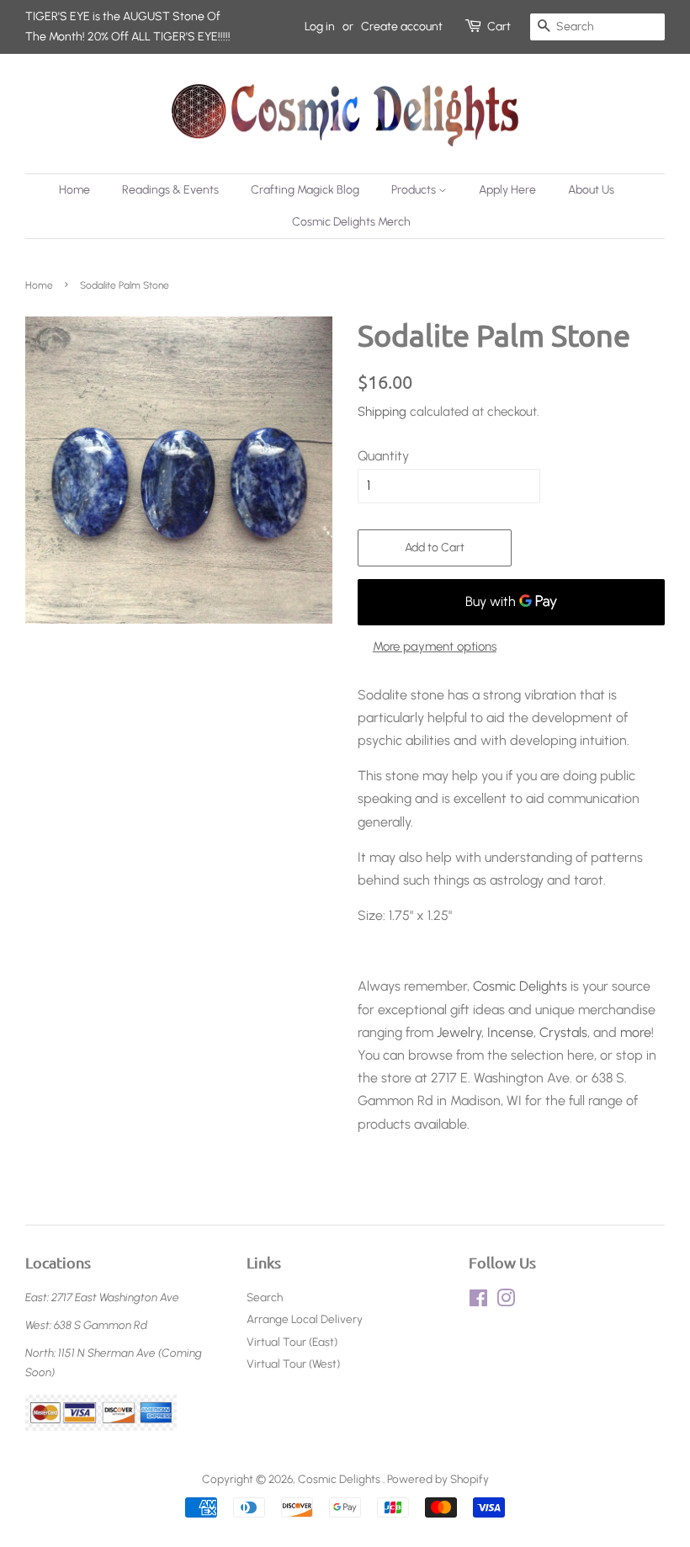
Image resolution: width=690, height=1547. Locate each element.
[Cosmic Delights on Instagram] (505, 1301)
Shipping (382, 411)
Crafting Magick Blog (305, 190)
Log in (320, 26)
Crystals (563, 1032)
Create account (402, 26)
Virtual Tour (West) (293, 1363)
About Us (591, 190)
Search (265, 1297)
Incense (510, 1032)
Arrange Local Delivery (305, 1319)
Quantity (383, 456)
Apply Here (507, 190)
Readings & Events (170, 190)
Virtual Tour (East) (292, 1341)
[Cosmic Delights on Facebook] (478, 1301)
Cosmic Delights (520, 986)
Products (414, 190)
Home (74, 190)
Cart (499, 26)
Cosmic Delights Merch (351, 222)
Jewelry (459, 1032)
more (635, 1032)
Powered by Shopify (438, 1479)
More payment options (434, 646)
